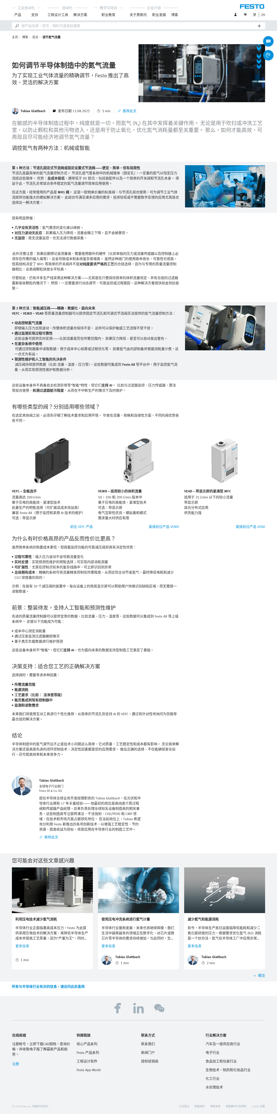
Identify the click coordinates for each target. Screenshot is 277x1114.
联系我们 (148, 1043)
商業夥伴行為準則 (236, 1106)
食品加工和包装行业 (221, 1061)
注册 (15, 1063)
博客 (174, 14)
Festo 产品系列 (88, 1052)
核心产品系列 (87, 1043)
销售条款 (215, 1106)
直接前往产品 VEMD (164, 526)
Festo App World (89, 1069)
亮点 (35, 37)
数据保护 (200, 1106)
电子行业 (212, 1052)
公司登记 (184, 1106)
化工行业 (212, 1078)
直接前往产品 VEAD (250, 526)
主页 (15, 37)
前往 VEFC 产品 (81, 526)
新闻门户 (148, 1052)
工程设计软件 (87, 1061)
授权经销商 (149, 1061)
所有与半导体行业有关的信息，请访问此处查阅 (48, 986)
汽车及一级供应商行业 (223, 1043)
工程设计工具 (57, 14)
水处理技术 (214, 1087)
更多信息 (22, 946)
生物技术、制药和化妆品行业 (228, 1069)
